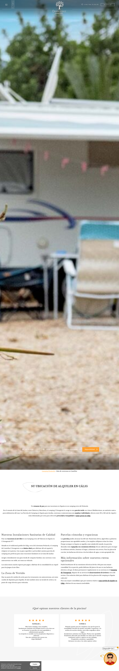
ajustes (19, 668)
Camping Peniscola (48, 471)
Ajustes (35, 668)
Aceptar (35, 664)
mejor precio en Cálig (83, 516)
